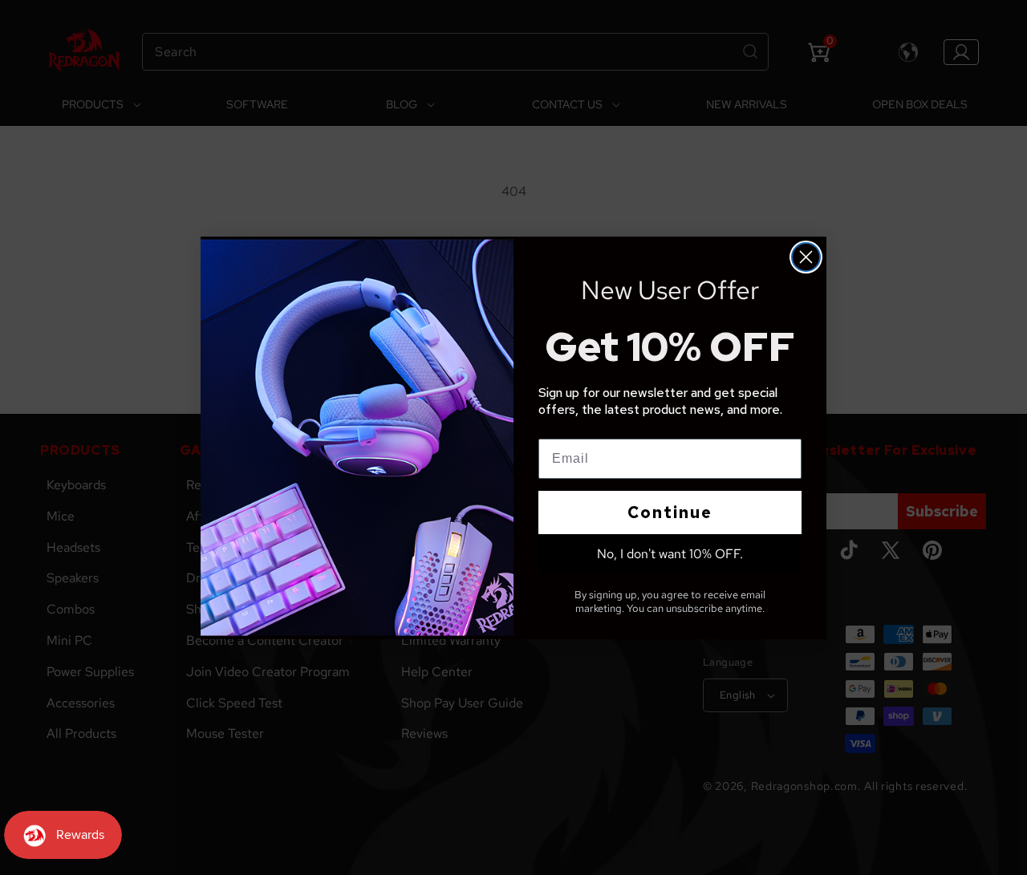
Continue (669, 512)
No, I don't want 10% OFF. (670, 553)
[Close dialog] (806, 257)
